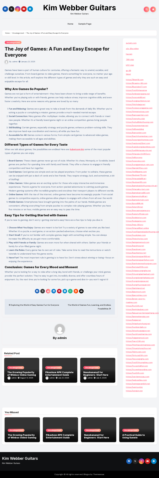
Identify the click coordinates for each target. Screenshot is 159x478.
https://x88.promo (134, 157)
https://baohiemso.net (136, 253)
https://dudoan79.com (136, 175)
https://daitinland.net (135, 288)
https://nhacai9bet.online (137, 228)
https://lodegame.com (136, 221)
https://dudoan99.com (136, 182)
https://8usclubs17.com (136, 86)
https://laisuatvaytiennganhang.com (142, 313)
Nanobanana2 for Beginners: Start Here (95, 373)
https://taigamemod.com (137, 337)
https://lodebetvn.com (136, 217)
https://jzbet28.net (134, 207)
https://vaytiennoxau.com (137, 376)
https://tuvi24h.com (135, 373)
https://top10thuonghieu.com (139, 362)
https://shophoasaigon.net (138, 330)
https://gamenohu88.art (136, 196)
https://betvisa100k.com (137, 267)
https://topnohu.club (135, 118)
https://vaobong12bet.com (138, 143)
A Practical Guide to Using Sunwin (133, 436)
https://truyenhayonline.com (139, 369)
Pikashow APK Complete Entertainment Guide (59, 373)
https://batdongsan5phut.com (140, 260)
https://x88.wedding (135, 129)
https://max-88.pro (134, 224)
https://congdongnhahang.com (140, 277)
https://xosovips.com (135, 161)
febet (128, 74)
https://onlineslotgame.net (138, 93)
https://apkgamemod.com (137, 242)
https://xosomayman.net (137, 125)
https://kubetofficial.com (137, 214)
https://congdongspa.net (137, 281)
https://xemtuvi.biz (134, 387)
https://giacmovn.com (136, 291)
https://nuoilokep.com (136, 235)
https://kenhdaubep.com (137, 309)
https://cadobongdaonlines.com (140, 147)
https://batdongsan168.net (138, 256)
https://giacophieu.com (136, 295)
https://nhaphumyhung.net (138, 323)
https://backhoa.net (135, 245)
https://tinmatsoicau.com (137, 111)
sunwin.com (131, 43)
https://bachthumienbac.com (139, 136)
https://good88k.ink (134, 203)
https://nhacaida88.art (136, 178)
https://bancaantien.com (137, 115)
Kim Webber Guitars (79, 7)
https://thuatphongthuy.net (138, 348)
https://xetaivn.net (134, 390)
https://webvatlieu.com (136, 380)
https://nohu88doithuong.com (139, 122)
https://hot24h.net (134, 306)
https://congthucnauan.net (138, 284)
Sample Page (85, 24)
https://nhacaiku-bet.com (137, 189)
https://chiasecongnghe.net (138, 270)
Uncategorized (13, 42)
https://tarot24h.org (135, 341)
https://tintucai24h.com (137, 355)
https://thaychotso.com (137, 238)
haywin (129, 54)
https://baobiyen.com (135, 249)
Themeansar (98, 474)
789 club (130, 59)
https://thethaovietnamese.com (140, 345)
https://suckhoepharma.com (139, 334)
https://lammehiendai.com (137, 316)
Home (70, 24)
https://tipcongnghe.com (137, 359)
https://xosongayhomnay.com (139, 139)
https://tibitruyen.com (136, 351)
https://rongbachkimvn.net (138, 101)
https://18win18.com (134, 79)
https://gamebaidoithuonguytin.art (141, 185)
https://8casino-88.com (136, 83)
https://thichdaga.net (135, 104)
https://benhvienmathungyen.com (141, 263)
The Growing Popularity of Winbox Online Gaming (21, 373)
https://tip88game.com (136, 171)
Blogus (87, 474)
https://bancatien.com (136, 132)
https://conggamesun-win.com (140, 164)
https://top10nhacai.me (136, 90)
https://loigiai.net (133, 320)
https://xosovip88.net (135, 97)
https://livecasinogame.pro (138, 210)
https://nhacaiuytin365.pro (138, 154)
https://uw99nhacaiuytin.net (139, 150)
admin (15, 61)
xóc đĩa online (132, 48)
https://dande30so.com (136, 168)
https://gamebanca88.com (138, 192)
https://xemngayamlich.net (138, 383)
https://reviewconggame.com (139, 108)
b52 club (130, 65)
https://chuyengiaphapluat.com (140, 274)
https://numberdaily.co (136, 327)
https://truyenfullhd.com (137, 366)
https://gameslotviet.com (137, 200)
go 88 (128, 70)
